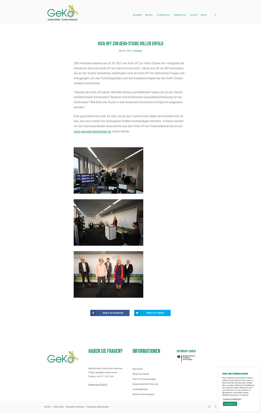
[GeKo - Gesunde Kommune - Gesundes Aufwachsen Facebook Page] (216, 407)
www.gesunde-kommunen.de (92, 131)
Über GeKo (138, 369)
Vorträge (138, 50)
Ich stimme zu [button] (230, 404)
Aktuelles (194, 15)
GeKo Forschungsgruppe (144, 379)
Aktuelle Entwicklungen (143, 394)
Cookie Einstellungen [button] (232, 399)
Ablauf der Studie (141, 374)
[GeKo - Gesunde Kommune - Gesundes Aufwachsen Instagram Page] (209, 407)
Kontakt (204, 15)
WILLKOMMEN (137, 15)
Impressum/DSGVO (97, 384)
